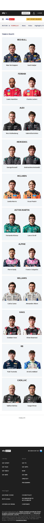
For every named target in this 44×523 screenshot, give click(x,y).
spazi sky (25, 478)
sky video (5, 471)
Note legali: (5, 491)
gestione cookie (8, 495)
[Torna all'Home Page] (10, 19)
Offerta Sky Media (8, 504)
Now (23, 471)
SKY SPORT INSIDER (34, 19)
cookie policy (27, 495)
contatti (16, 514)
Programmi (26, 482)
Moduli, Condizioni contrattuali (28, 511)
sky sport (5, 463)
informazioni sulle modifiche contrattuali (19, 513)
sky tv (24, 463)
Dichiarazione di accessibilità (27, 499)
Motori (5, 25)
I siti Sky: (4, 458)
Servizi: (24, 458)
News (24, 25)
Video (30, 25)
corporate (26, 504)
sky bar (24, 475)
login (40, 13)
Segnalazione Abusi (21, 520)
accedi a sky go (33, 451)
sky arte (5, 475)
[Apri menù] (3, 19)
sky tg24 (5, 467)
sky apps (25, 467)
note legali (6, 499)
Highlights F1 (39, 25)
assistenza (10, 514)
